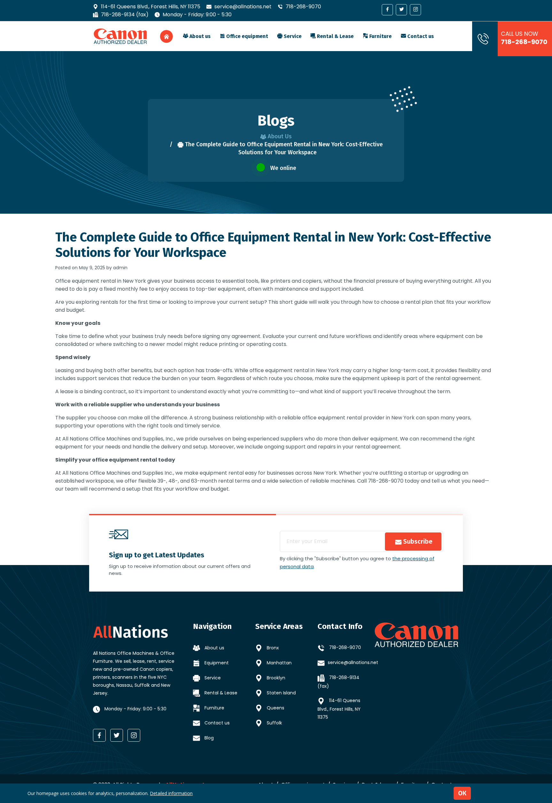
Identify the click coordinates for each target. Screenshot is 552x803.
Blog (208, 738)
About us (199, 36)
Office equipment (246, 36)
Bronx (272, 648)
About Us (279, 136)
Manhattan (278, 663)
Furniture (380, 36)
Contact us (420, 36)
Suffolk (273, 723)
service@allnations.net (242, 6)
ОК (462, 793)
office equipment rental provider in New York (358, 417)
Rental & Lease (335, 36)
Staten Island (280, 693)
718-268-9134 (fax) (124, 14)
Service (292, 36)
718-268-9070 (302, 6)
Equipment (216, 663)
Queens (274, 708)
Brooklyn (275, 678)
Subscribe (417, 541)
